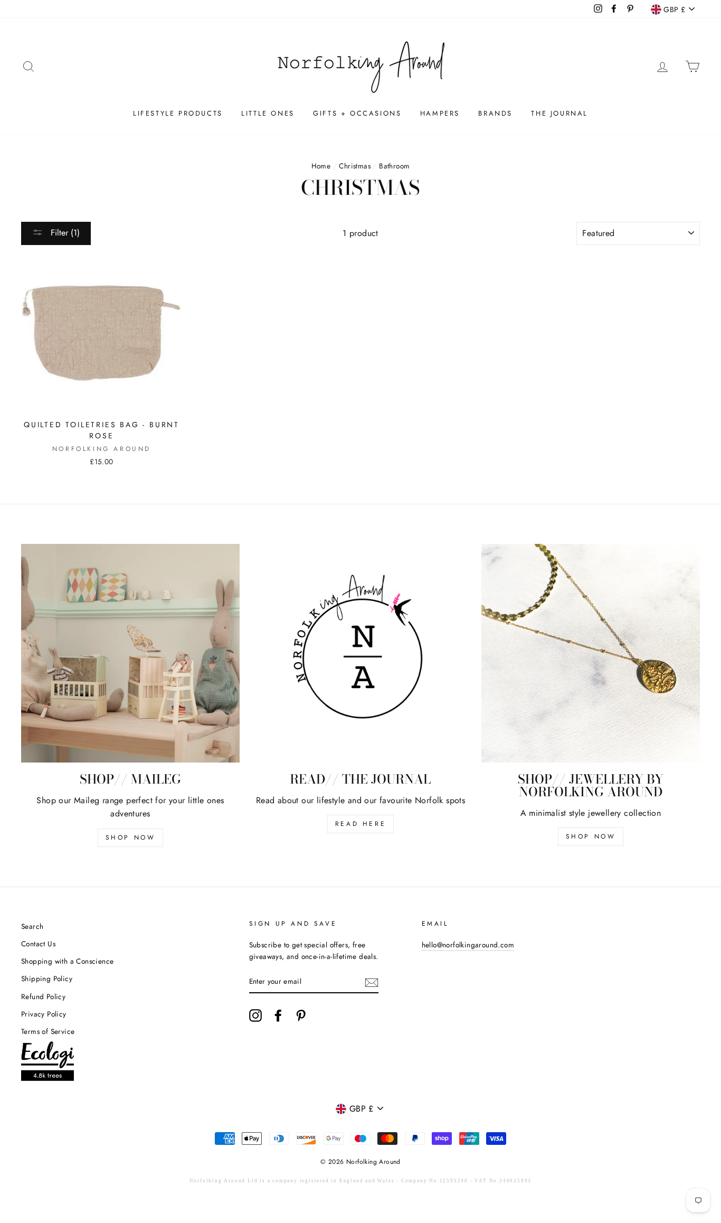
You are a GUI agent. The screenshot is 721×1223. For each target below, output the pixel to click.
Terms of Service (47, 1031)
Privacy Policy (44, 1014)
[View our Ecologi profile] (47, 1063)
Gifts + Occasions (357, 113)
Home (321, 166)
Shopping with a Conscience (67, 961)
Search (32, 926)
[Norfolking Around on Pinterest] (301, 1015)
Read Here (360, 824)
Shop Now (131, 837)
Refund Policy (43, 996)
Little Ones (268, 113)
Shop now (591, 836)
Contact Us (38, 943)
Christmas (355, 166)
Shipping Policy (46, 978)
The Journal (559, 113)
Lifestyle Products (178, 113)
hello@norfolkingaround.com (468, 944)
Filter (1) (64, 233)
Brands (495, 113)
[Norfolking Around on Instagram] (255, 1015)
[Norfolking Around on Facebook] (278, 1015)
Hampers (440, 113)
